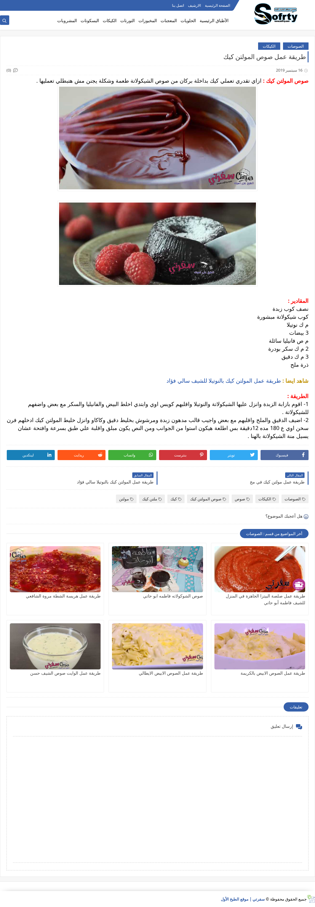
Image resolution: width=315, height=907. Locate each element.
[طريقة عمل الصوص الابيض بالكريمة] (259, 646)
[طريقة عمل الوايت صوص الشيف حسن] (55, 646)
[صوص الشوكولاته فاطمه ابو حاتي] (157, 569)
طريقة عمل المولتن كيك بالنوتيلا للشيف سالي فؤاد (223, 380)
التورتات (127, 20)
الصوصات (296, 46)
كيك (173, 499)
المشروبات (67, 20)
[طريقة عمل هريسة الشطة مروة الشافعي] (55, 569)
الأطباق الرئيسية (214, 20)
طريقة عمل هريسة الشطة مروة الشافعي (63, 596)
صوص (240, 499)
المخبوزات (147, 20)
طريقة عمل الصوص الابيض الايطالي (171, 673)
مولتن (124, 499)
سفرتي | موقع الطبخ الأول (243, 899)
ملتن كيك (149, 499)
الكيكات (110, 20)
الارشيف (194, 5)
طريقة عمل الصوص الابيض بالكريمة (273, 673)
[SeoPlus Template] (311, 899)
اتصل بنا (178, 5)
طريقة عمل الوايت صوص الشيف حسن (65, 673)
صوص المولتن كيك (205, 499)
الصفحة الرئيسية (217, 5)
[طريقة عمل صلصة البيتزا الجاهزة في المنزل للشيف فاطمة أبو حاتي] (259, 569)
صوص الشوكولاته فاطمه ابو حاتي (173, 596)
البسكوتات (90, 20)
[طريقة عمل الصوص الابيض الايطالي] (157, 646)
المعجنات (169, 20)
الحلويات (188, 20)
